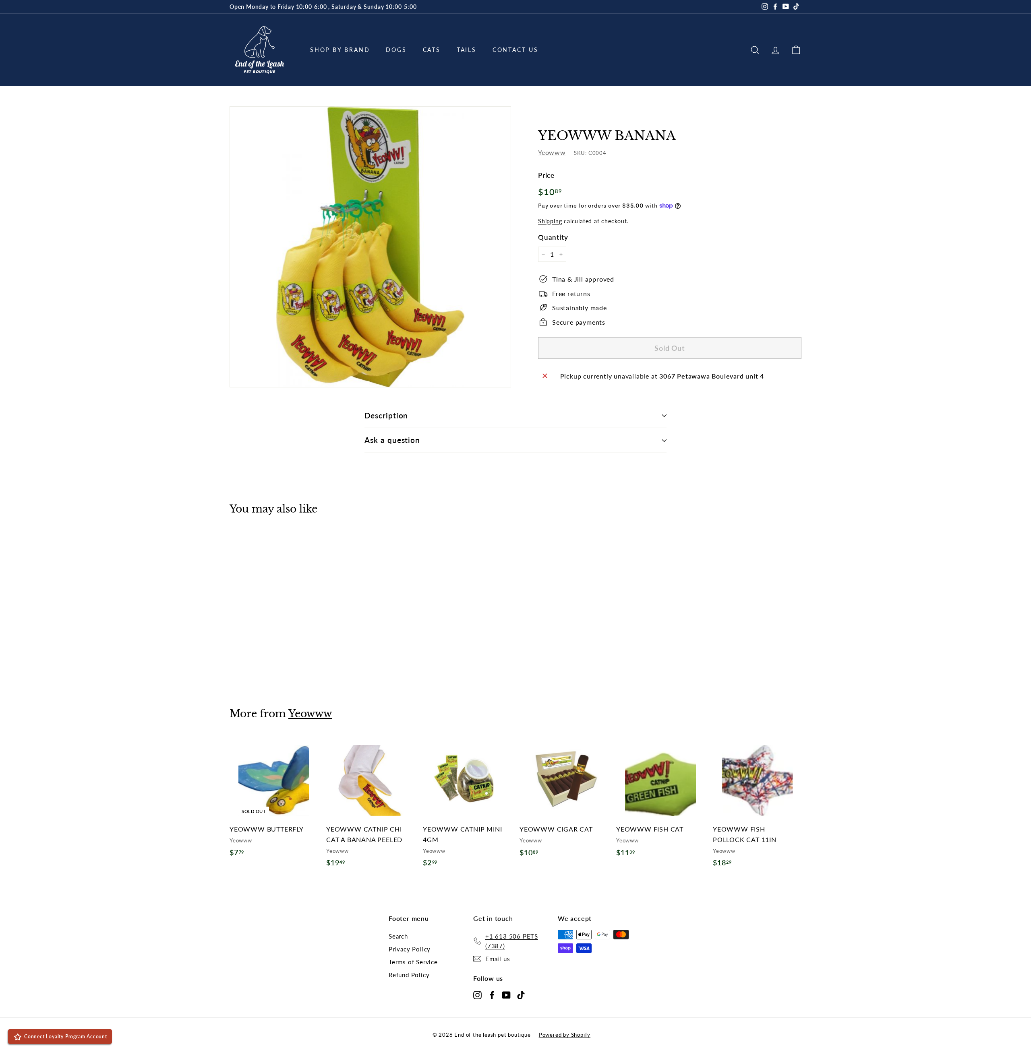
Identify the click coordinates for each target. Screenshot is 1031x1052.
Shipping (550, 221)
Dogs (396, 49)
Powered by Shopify (564, 1034)
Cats (432, 49)
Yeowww (552, 152)
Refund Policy (409, 974)
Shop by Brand (340, 49)
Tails (466, 49)
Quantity (553, 237)
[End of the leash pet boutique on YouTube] (506, 994)
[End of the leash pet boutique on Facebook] (492, 994)
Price (546, 175)
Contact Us (515, 49)
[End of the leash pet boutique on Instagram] (477, 994)
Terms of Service (413, 962)
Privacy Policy (410, 949)
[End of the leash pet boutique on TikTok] (521, 994)
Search (398, 936)
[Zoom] (370, 247)
